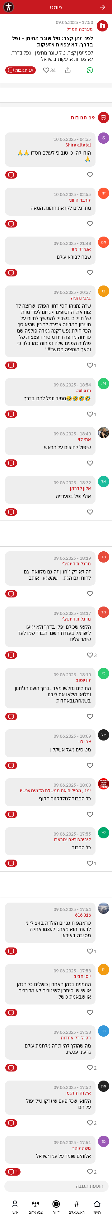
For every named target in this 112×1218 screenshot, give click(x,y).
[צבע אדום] (35, 1205)
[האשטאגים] (77, 1205)
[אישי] (15, 1205)
